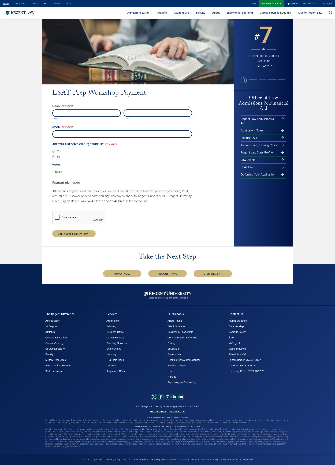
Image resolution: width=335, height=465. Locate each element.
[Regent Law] (27, 13)
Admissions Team (252, 130)
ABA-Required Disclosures (164, 459)
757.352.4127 (177, 411)
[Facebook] (161, 397)
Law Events (248, 160)
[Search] (330, 13)
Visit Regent (213, 274)
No (58, 156)
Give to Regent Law (310, 13)
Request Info (168, 274)
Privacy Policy (113, 459)
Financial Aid (249, 138)
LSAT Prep (248, 167)
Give (254, 3)
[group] (263, 46)
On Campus (19, 3)
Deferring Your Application (258, 174)
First (56, 118)
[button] (253, 80)
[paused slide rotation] (244, 80)
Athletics (56, 3)
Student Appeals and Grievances (237, 459)
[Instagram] (168, 397)
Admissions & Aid (138, 13)
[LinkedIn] (174, 397)
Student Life (181, 13)
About (216, 13)
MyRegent (327, 3)
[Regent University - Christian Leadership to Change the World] (168, 295)
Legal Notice (98, 459)
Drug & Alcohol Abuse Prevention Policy (198, 459)
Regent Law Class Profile (257, 152)
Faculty (200, 13)
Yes (59, 151)
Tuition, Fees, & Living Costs (259, 145)
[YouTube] (181, 397)
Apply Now (292, 3)
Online (34, 3)
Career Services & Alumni (275, 13)
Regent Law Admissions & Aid (257, 121)
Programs (161, 13)
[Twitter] (154, 397)
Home (6, 3)
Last (127, 118)
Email (62, 127)
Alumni (69, 3)
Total (56, 165)
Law (44, 3)
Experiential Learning (240, 13)
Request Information (271, 3)
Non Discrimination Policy (135, 459)
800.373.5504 (310, 3)
